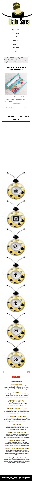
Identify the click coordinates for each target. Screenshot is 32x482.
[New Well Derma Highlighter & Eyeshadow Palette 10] (16, 94)
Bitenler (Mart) (16, 424)
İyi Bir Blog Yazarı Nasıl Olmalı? (17, 400)
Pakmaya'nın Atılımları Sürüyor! (17, 440)
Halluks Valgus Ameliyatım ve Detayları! (17, 408)
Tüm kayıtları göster (20, 62)
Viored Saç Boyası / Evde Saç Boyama (16, 432)
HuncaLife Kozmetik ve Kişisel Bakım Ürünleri (17, 448)
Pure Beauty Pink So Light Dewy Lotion (17, 457)
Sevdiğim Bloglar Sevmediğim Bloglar (16, 416)
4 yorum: (25, 107)
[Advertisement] (16, 153)
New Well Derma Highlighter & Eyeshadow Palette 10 (16, 68)
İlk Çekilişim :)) (17, 392)
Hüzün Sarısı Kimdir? (16, 384)
